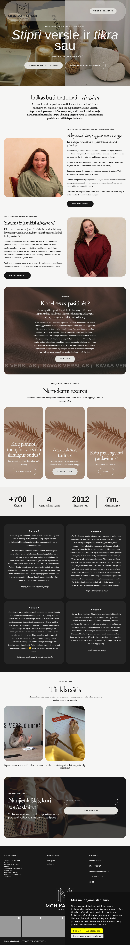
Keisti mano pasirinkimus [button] (87, 936)
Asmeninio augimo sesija (11, 865)
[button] (10, 926)
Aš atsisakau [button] (93, 931)
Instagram (51, 861)
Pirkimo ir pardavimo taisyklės (12, 875)
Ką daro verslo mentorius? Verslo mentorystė (23, 765)
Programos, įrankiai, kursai (12, 861)
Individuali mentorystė (13, 868)
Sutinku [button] (77, 931)
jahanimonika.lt (16, 941)
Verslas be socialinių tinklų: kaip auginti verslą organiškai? (65, 766)
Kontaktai (8, 870)
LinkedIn (50, 864)
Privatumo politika (11, 872)
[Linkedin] (93, 882)
